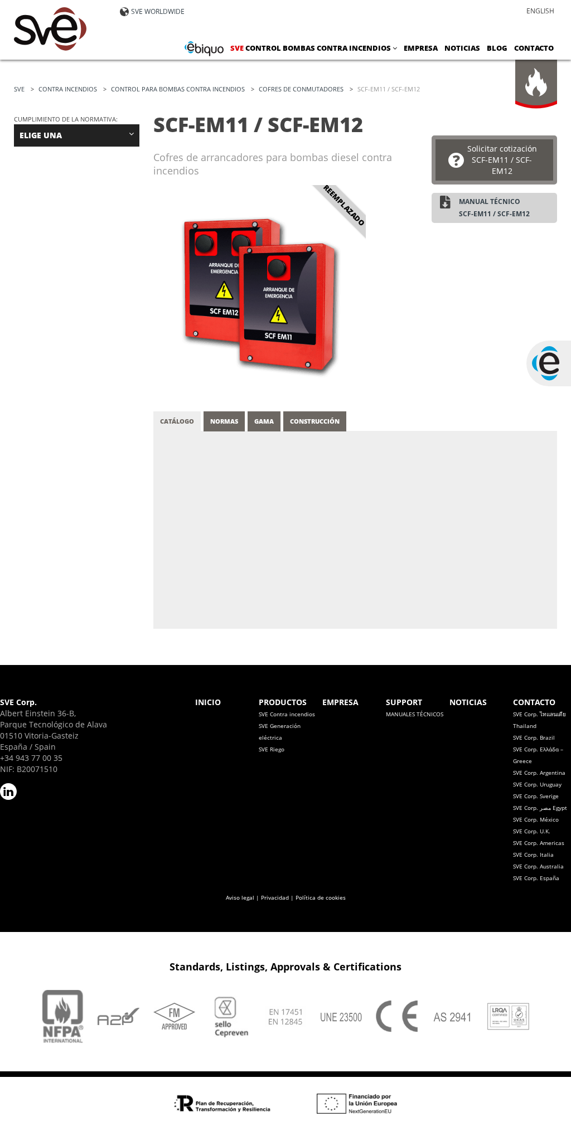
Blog (497, 48)
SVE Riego (271, 749)
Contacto (534, 48)
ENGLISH (540, 11)
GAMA (264, 421)
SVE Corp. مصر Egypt (540, 808)
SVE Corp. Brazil (534, 737)
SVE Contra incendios (287, 714)
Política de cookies (321, 897)
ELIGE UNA (41, 135)
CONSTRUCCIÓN (315, 421)
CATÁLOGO (177, 421)
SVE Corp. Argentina (539, 772)
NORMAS (224, 421)
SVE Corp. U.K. (531, 831)
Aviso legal (240, 897)
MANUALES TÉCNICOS (414, 714)
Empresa (421, 48)
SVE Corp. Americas (538, 843)
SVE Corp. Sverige (536, 796)
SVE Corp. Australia (538, 866)
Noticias (462, 48)
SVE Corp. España (536, 878)
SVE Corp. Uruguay (537, 784)
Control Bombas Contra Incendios (311, 48)
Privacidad (275, 897)
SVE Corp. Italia (533, 854)
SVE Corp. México (536, 819)
